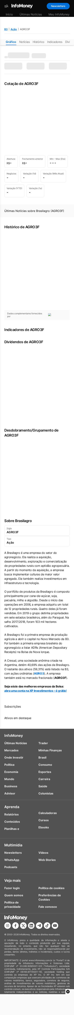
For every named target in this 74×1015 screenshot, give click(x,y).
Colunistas (45, 793)
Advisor (9, 793)
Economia (11, 772)
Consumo (45, 764)
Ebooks (43, 827)
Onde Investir (13, 757)
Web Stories (47, 860)
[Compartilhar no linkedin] (31, 925)
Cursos (43, 820)
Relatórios (11, 814)
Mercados (11, 750)
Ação (14, 29)
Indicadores (54, 42)
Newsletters (58, 6)
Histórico (38, 42)
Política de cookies (51, 888)
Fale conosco (47, 907)
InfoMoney (13, 735)
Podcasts (10, 867)
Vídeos (43, 852)
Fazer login (12, 888)
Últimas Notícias (31, 14)
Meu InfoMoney (59, 14)
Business (10, 786)
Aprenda (11, 807)
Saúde (42, 786)
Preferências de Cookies (49, 897)
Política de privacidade (12, 905)
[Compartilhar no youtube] (55, 925)
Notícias (24, 42)
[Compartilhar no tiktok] (47, 925)
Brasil (42, 757)
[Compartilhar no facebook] (15, 925)
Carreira (44, 779)
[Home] (22, 6)
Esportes (44, 772)
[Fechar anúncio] (67, 991)
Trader (43, 743)
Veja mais (12, 880)
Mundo (9, 779)
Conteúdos (12, 821)
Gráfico (11, 42)
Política (9, 764)
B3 (6, 29)
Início (9, 14)
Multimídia (13, 845)
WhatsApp (11, 860)
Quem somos (13, 895)
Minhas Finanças (50, 750)
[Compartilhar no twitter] (23, 925)
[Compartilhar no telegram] (39, 925)
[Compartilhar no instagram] (7, 925)
